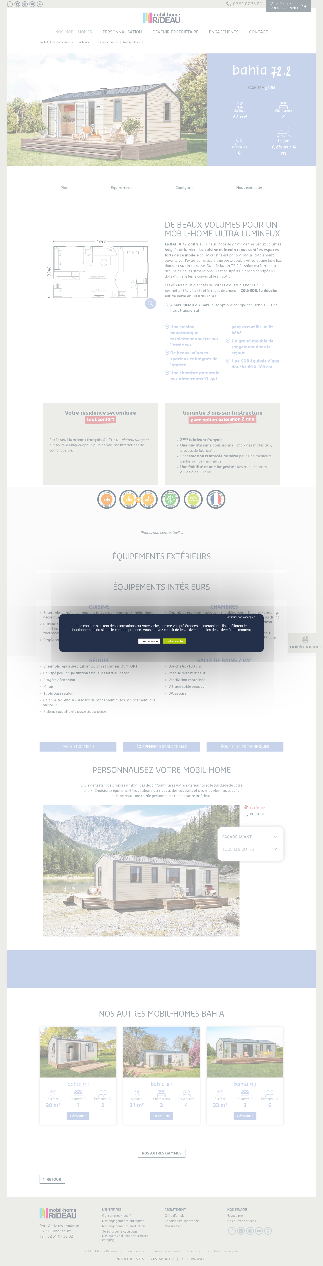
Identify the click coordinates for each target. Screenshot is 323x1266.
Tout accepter (174, 641)
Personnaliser (149, 641)
